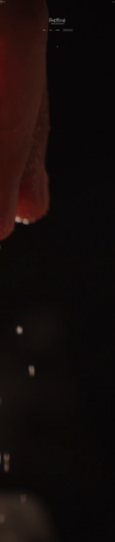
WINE (50, 30)
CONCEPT (58, 30)
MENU (44, 30)
